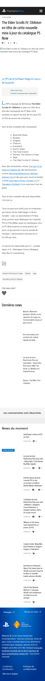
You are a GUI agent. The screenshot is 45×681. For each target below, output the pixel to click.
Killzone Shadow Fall (11, 170)
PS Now (27, 273)
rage (34, 273)
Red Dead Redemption (19, 173)
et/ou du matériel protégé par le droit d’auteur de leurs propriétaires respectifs (22, 650)
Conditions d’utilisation (7, 667)
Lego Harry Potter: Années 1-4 (22, 180)
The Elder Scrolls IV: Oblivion (12, 279)
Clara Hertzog (16, 90)
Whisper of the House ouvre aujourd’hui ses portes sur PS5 (31, 525)
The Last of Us (35, 166)
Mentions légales (10, 673)
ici (11, 200)
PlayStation (15, 10)
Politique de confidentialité (29, 667)
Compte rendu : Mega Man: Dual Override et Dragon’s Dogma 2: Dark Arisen (33, 546)
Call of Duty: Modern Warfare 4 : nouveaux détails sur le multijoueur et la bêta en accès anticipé (32, 592)
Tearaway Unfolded (10, 184)
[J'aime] (34, 441)
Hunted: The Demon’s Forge (12, 273)
